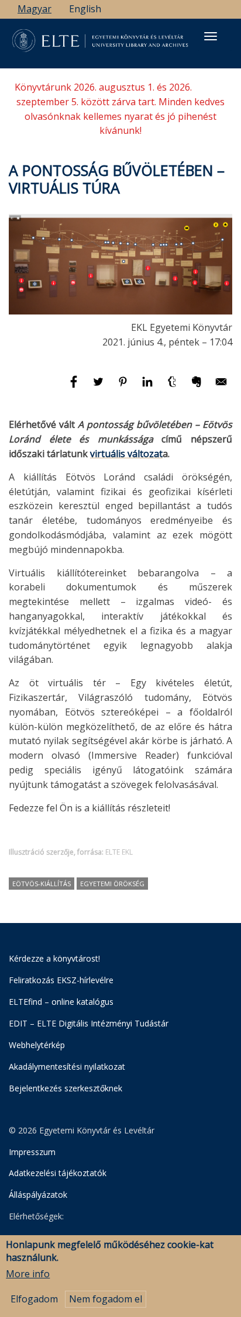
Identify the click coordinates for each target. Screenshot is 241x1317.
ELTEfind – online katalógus (61, 1001)
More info (28, 1273)
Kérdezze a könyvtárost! (54, 958)
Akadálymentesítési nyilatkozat (67, 1066)
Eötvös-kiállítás (41, 883)
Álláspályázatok (38, 1194)
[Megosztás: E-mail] (221, 387)
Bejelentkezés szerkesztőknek (65, 1088)
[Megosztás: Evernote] (198, 387)
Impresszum (32, 1151)
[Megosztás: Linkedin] (149, 387)
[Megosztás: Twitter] (99, 387)
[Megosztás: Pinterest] (124, 387)
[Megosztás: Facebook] (75, 387)
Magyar (34, 8)
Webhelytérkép (37, 1044)
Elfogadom (34, 1298)
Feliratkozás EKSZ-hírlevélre (61, 980)
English (85, 8)
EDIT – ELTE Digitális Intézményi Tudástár (88, 1023)
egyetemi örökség (112, 883)
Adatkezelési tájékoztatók (57, 1172)
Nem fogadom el (105, 1298)
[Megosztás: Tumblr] (173, 387)
